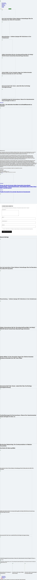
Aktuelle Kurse (4, 3)
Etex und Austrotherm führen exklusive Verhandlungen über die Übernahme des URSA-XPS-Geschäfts (17, 19)
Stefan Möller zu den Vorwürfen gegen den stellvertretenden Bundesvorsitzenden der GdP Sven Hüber (17, 73)
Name (3, 217)
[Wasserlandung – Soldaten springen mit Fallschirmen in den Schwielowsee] (19, 28)
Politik (3, 7)
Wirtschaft (3, 5)
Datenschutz (4, 577)
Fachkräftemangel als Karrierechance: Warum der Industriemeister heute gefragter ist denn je (17, 558)
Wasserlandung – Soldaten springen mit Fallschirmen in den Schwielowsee (18, 299)
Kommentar (4, 209)
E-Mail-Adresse (4, 221)
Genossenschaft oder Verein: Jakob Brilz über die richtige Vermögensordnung (14, 535)
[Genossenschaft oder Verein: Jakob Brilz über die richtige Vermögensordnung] (19, 79)
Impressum (3, 576)
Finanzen (3, 4)
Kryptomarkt (4, 2)
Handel (3, 6)
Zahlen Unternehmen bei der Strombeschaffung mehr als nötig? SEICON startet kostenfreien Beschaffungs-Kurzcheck (17, 55)
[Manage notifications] (1, 578)
